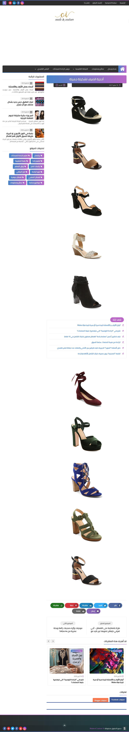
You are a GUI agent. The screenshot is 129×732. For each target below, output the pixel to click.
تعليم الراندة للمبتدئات (19, 155)
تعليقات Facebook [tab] (118, 699)
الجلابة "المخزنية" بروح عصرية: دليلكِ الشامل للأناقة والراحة (99, 353)
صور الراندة (36, 171)
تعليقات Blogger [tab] (100, 700)
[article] (68, 627)
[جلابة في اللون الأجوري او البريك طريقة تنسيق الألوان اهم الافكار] (39, 133)
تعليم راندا (36, 161)
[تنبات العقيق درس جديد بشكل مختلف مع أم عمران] (39, 101)
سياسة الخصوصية (111, 2)
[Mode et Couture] (64, 16)
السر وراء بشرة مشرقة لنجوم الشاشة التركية (21, 117)
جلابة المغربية (20, 161)
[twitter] (12, 728)
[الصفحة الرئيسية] (122, 68)
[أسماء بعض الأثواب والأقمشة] (39, 86)
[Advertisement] (64, 45)
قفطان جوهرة (16, 177)
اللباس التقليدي (43, 69)
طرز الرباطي (20, 171)
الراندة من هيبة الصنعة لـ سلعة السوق (105, 342)
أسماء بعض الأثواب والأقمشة (21, 86)
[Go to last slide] (53, 641)
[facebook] (18, 3)
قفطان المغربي (34, 177)
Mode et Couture (96, 728)
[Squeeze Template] (124, 728)
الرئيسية (122, 2)
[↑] (64, 725)
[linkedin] (14, 3)
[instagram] (22, 3)
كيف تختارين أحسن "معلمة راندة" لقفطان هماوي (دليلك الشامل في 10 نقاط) (92, 336)
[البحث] (4, 3)
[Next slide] (48, 641)
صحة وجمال (112, 69)
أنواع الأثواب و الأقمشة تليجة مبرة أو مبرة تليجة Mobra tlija (98, 325)
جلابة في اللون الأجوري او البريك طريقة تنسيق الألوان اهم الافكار (19, 134)
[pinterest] (10, 3)
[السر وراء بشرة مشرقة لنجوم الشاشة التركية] (39, 115)
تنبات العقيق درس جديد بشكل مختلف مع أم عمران (20, 103)
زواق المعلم (19, 166)
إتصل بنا (86, 2)
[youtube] (20, 728)
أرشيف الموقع (97, 2)
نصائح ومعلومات (98, 69)
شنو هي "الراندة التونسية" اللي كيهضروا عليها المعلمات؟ (98, 330)
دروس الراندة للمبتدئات (61, 69)
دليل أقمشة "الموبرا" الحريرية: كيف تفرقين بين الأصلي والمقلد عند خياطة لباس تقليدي (88, 348)
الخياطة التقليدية (81, 69)
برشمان (37, 155)
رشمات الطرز (35, 166)
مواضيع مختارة (34, 182)
